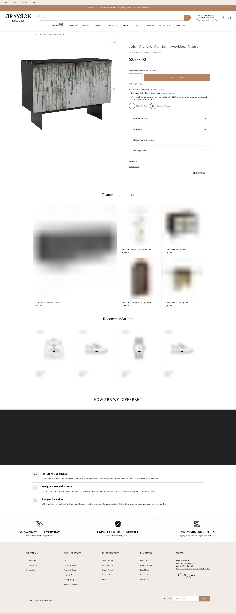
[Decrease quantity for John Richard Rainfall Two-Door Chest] (131, 77)
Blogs (104, 580)
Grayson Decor (31, 575)
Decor (34, 2)
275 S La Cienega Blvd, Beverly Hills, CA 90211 (193, 569)
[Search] (187, 18)
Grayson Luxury (31, 560)
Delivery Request (108, 575)
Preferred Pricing (163, 106)
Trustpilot (167, 599)
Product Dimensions (140, 119)
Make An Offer (142, 106)
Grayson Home (31, 570)
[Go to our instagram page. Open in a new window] (185, 575)
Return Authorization (147, 575)
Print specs (133, 162)
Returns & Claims (70, 570)
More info (160, 89)
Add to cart (177, 77)
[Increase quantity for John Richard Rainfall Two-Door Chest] (140, 77)
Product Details (138, 129)
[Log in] (223, 17)
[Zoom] (114, 42)
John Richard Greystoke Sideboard (48, 302)
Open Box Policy (70, 565)
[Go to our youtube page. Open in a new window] (192, 575)
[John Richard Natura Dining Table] (182, 278)
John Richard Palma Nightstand (175, 249)
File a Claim (144, 560)
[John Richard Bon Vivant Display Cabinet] (139, 278)
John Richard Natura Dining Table (176, 302)
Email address (180, 599)
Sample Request (107, 570)
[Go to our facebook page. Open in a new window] (178, 575)
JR (132, 52)
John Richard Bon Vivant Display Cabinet (136, 302)
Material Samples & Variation (143, 140)
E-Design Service (108, 565)
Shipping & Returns (140, 151)
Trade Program (107, 560)
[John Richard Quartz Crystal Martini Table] (139, 225)
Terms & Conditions (71, 584)
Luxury (5, 2)
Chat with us (199, 173)
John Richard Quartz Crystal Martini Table (136, 249)
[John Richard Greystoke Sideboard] (75, 252)
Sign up (204, 599)
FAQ (65, 560)
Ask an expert (134, 166)
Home (24, 2)
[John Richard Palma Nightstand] (182, 225)
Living (15, 2)
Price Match (144, 570)
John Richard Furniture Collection (149, 52)
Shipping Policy (69, 575)
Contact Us (144, 580)
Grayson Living (31, 565)
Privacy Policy (69, 580)
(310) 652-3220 (187, 566)
